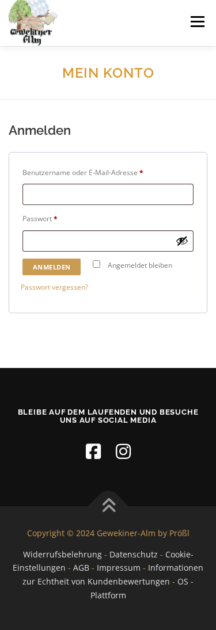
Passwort (58, 218)
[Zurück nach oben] (108, 505)
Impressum (119, 567)
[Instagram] (123, 451)
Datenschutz (133, 554)
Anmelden (52, 267)
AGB (81, 567)
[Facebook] (93, 451)
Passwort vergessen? (54, 287)
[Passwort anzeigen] (182, 240)
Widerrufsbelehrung (62, 554)
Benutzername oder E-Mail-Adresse (101, 172)
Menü (196, 21)
